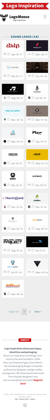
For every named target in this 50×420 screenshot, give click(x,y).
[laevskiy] (30, 272)
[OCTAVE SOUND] (37, 89)
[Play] (37, 132)
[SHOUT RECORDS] (13, 176)
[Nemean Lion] (37, 111)
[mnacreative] (30, 54)
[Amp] (13, 45)
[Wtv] (37, 263)
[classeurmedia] (5, 76)
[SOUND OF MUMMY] (13, 285)
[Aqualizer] (13, 111)
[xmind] (5, 163)
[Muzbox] (37, 198)
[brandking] (30, 76)
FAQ (16, 399)
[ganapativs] (5, 207)
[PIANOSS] (13, 220)
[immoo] (5, 98)
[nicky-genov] (30, 142)
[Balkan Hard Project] (13, 241)
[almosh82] (30, 251)
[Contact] (25, 405)
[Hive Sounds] (37, 154)
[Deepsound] (37, 45)
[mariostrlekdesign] (30, 120)
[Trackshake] (13, 198)
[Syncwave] (37, 241)
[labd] (30, 207)
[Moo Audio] (13, 263)
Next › (38, 311)
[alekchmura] (5, 120)
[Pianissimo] (13, 154)
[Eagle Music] (13, 89)
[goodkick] (5, 251)
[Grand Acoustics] (37, 67)
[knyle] (5, 54)
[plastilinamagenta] (30, 163)
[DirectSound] (13, 132)
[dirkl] (5, 142)
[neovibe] (13, 67)
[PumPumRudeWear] (37, 176)
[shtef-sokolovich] (30, 98)
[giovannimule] (30, 185)
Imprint (32, 399)
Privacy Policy (24, 399)
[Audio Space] (37, 220)
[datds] (30, 229)
